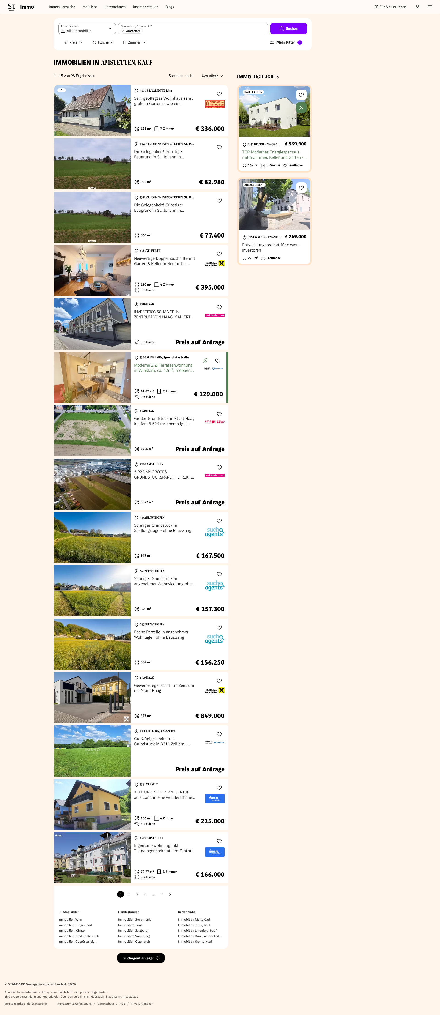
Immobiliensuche (62, 7)
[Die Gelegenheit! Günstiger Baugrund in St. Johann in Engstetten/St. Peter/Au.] (141, 163)
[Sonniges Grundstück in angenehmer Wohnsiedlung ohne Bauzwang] (141, 590)
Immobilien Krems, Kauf (195, 941)
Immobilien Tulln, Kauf (194, 925)
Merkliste (89, 7)
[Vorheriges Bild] (61, 110)
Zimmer (134, 42)
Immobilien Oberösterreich (77, 941)
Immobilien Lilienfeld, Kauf (197, 930)
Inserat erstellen (145, 7)
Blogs (170, 7)
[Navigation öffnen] (429, 7)
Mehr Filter (288, 42)
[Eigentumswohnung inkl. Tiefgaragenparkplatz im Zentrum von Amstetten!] (141, 857)
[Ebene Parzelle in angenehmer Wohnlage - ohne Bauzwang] (141, 644)
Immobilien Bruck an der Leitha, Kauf (200, 936)
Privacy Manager (142, 1003)
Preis (73, 42)
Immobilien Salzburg (133, 930)
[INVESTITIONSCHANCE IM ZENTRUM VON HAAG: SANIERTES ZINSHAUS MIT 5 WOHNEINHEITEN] (141, 324)
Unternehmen (115, 7)
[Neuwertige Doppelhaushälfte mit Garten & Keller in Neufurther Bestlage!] (141, 270)
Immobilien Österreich (134, 941)
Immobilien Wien (70, 919)
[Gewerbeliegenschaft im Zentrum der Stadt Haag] (141, 697)
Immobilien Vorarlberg (134, 936)
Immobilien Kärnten (72, 930)
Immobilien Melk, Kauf (194, 919)
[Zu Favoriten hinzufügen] (219, 93)
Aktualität (209, 76)
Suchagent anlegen (138, 958)
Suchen (292, 28)
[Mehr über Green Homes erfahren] (205, 360)
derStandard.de (15, 1003)
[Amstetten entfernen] (123, 31)
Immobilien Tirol (130, 925)
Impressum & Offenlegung (74, 1003)
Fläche (103, 42)
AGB (122, 1003)
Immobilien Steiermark (134, 919)
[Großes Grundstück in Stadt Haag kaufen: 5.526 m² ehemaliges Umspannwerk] (141, 430)
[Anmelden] (417, 7)
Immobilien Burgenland (75, 925)
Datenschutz (105, 1003)
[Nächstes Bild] (122, 110)
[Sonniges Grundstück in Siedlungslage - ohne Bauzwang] (141, 537)
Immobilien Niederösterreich (78, 936)
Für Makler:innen (393, 7)
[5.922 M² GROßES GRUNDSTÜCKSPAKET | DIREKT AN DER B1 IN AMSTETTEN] (141, 484)
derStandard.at (37, 1003)
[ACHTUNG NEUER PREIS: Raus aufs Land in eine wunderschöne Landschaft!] (141, 804)
